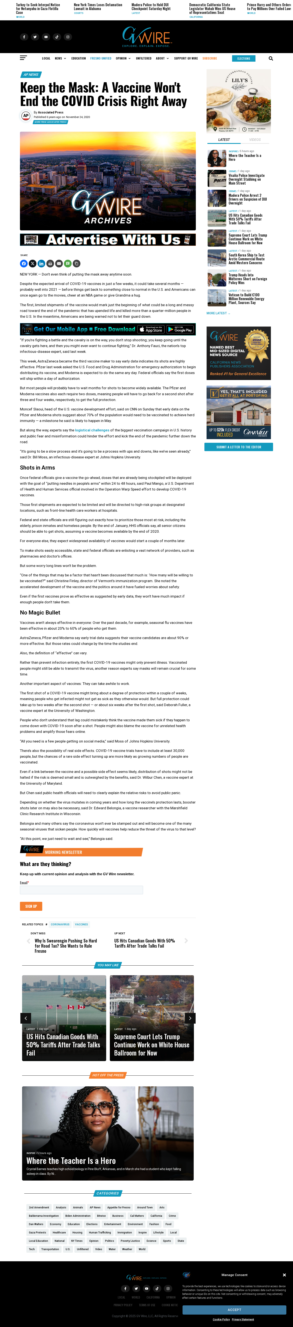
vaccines (81, 924)
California (178, 17)
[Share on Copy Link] (76, 263)
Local (121, 1297)
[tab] (224, 140)
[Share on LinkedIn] (41, 263)
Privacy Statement (243, 1319)
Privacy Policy (123, 1305)
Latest (118, 13)
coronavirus (60, 924)
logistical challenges (92, 430)
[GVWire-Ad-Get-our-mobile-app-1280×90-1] (108, 334)
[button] (284, 1275)
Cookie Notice (170, 1305)
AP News (31, 75)
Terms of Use (147, 1305)
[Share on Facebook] (24, 263)
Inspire (31, 1153)
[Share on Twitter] (32, 263)
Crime (232, 171)
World (233, 13)
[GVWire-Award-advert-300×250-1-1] (239, 379)
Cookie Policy (221, 1319)
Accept (234, 1310)
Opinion (170, 1297)
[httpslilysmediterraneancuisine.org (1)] (239, 132)
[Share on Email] (59, 263)
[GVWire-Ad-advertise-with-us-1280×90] (108, 244)
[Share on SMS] (68, 263)
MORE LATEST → (219, 313)
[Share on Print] (50, 263)
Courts (60, 13)
